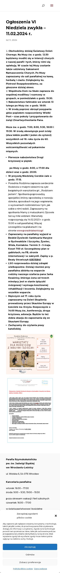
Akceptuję (30, 547)
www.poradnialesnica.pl (30, 230)
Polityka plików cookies (23, 569)
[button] (55, 515)
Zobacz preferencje (30, 562)
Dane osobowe (40, 569)
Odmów (30, 554)
